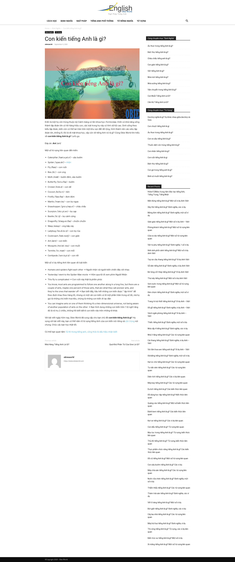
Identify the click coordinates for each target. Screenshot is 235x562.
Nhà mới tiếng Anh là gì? (158, 77)
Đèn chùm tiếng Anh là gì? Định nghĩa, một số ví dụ (168, 293)
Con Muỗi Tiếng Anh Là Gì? (159, 96)
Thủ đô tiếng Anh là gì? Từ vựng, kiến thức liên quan (167, 442)
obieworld (48, 44)
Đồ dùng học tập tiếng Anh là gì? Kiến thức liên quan (168, 396)
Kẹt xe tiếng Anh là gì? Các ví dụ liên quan (165, 421)
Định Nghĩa (67, 21)
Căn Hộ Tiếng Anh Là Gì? (158, 102)
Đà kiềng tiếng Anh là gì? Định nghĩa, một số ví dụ (169, 356)
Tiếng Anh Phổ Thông (102, 21)
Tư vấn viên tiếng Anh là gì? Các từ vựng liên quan (166, 368)
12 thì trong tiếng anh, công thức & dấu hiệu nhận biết (91, 331)
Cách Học (52, 21)
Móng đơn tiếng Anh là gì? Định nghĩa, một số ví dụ (168, 214)
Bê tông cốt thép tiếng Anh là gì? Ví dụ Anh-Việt (168, 272)
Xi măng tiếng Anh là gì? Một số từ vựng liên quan (169, 544)
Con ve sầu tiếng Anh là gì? (159, 139)
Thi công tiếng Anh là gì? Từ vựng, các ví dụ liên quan (168, 530)
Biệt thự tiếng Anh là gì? (158, 52)
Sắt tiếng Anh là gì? (156, 71)
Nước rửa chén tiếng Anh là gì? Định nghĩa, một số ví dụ (168, 480)
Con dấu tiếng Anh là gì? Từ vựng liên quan (166, 427)
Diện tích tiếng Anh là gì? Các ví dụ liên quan (166, 377)
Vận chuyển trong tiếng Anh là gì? (162, 90)
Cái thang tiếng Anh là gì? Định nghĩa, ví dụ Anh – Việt (168, 341)
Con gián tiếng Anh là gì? (158, 65)
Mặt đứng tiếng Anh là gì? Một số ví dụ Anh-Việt (168, 201)
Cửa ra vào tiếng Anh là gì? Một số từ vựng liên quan (168, 237)
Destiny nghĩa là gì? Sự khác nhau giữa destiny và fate (169, 118)
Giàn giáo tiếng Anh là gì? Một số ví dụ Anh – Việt (168, 222)
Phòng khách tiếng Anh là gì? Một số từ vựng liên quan (169, 228)
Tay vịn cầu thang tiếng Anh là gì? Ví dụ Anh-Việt (168, 259)
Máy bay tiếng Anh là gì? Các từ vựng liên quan (168, 383)
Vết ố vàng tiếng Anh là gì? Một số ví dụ (164, 502)
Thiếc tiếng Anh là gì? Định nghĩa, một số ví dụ (167, 322)
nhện (68, 162)
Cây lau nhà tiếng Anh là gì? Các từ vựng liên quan (166, 515)
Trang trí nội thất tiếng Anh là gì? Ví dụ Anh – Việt (169, 301)
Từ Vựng (141, 21)
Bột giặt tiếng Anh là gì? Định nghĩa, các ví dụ (167, 509)
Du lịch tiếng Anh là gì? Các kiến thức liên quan (167, 389)
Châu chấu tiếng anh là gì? (159, 58)
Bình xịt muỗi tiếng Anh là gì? (160, 176)
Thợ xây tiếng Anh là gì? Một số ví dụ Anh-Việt (167, 278)
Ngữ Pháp (81, 21)
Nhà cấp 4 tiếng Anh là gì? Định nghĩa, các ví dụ (168, 328)
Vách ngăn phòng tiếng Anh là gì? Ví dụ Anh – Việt (167, 314)
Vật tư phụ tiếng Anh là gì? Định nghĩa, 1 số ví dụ (168, 245)
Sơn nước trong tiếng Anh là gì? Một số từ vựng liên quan (168, 285)
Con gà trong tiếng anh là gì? (160, 170)
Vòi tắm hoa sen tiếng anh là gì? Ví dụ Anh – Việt (168, 349)
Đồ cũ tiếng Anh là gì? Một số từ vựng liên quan (168, 458)
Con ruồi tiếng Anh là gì (157, 157)
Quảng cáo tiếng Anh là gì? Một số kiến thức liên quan (168, 404)
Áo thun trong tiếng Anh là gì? (160, 46)
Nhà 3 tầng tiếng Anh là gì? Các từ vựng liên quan (169, 335)
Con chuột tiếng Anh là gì (158, 126)
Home (47, 28)
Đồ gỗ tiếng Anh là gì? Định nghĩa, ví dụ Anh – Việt (169, 308)
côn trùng (129, 321)
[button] (187, 21)
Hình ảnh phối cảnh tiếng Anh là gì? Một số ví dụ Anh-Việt (168, 251)
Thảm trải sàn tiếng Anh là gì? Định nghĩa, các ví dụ (168, 494)
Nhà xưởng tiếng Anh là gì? (159, 83)
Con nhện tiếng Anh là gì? (158, 151)
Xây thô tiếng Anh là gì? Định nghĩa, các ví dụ (167, 207)
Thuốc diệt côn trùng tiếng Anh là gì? (164, 145)
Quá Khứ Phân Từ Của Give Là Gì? (124, 344)
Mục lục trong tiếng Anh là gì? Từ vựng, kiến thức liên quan (169, 433)
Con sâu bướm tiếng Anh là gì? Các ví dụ (165, 465)
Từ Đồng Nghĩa (125, 21)
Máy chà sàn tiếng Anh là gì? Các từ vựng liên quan (167, 471)
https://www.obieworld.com (74, 361)
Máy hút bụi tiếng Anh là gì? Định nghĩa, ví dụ (166, 523)
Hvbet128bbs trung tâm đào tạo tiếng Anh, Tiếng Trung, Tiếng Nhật (166, 193)
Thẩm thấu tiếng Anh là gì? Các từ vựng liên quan (169, 488)
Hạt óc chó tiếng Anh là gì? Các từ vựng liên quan (169, 362)
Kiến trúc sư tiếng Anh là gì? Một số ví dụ (165, 538)
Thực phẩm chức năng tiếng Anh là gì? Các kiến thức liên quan (168, 450)
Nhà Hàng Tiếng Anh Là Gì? (57, 344)
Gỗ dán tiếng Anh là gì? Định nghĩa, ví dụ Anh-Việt (169, 266)
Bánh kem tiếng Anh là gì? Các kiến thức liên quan (167, 413)
